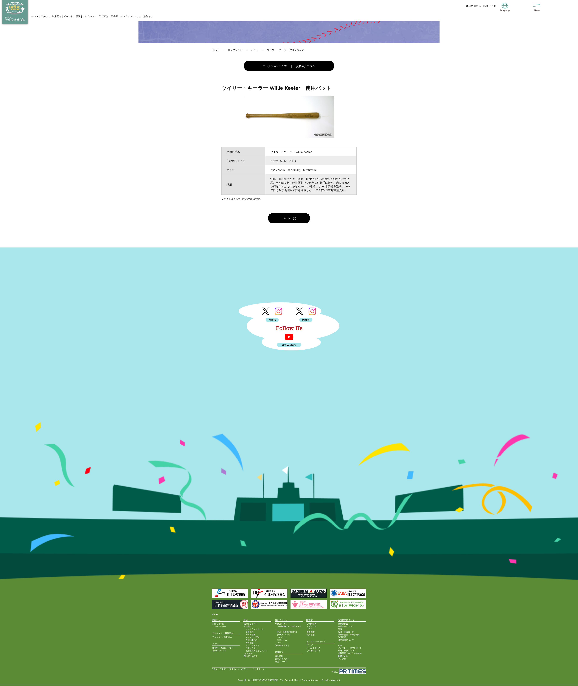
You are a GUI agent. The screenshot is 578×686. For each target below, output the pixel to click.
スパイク (281, 637)
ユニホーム (282, 640)
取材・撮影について (347, 650)
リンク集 (342, 659)
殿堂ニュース (281, 661)
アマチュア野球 (252, 637)
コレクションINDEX (275, 66)
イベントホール (252, 645)
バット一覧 (289, 218)
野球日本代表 (251, 640)
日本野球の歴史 (251, 656)
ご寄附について (313, 651)
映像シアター (251, 648)
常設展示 (248, 626)
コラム (310, 629)
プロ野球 (249, 632)
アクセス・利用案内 (51, 16)
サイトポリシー (259, 669)
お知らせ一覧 (218, 624)
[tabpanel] (289, 117)
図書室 (114, 16)
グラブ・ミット (284, 634)
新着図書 (311, 632)
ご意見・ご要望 (219, 669)
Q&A (340, 645)
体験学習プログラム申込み (350, 653)
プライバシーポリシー (239, 669)
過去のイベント (219, 650)
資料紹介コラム (305, 66)
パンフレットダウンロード (350, 648)
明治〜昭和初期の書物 (287, 632)
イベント (68, 16)
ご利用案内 (312, 624)
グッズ (310, 645)
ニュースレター (219, 626)
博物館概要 (343, 624)
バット (280, 643)
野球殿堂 (103, 16)
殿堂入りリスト (282, 659)
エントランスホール (254, 629)
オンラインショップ (131, 16)
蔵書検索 (311, 634)
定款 (340, 629)
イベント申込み (313, 648)
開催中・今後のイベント (223, 648)
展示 (78, 16)
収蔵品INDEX (281, 624)
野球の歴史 (250, 634)
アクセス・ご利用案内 (222, 637)
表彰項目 (279, 656)
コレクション (89, 16)
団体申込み (343, 656)
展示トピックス (251, 624)
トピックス (312, 626)
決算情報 (342, 637)
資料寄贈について (346, 640)
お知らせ (148, 16)
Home (34, 16)
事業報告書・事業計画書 (349, 634)
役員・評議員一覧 (346, 632)
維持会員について (346, 626)
